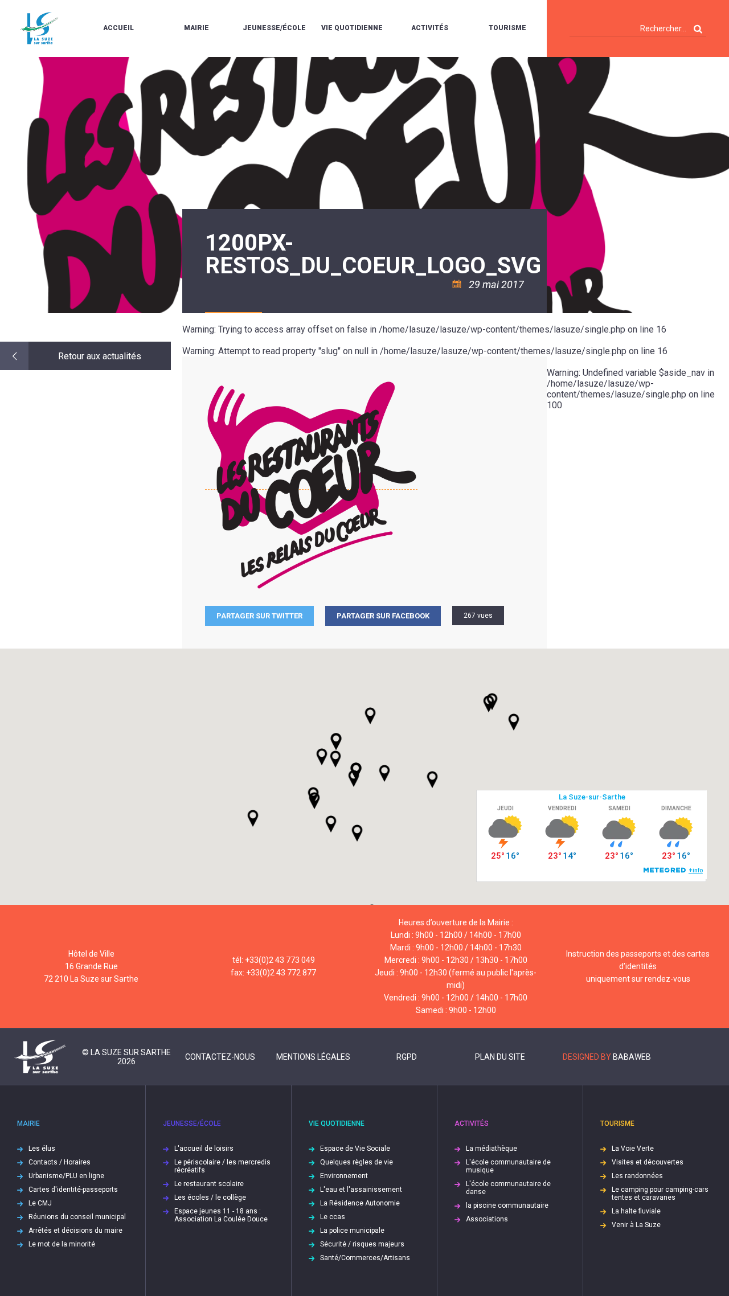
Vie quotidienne (352, 28)
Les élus (41, 1149)
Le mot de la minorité (61, 1244)
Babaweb (632, 1056)
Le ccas (332, 1217)
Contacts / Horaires (59, 1162)
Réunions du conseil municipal (77, 1217)
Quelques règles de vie (356, 1162)
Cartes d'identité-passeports (73, 1190)
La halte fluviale (636, 1211)
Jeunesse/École (274, 28)
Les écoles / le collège (210, 1197)
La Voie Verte (633, 1149)
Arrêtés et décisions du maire (75, 1231)
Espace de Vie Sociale (355, 1149)
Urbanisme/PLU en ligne (66, 1176)
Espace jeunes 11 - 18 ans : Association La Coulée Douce (221, 1215)
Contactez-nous (220, 1056)
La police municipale (352, 1231)
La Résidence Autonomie (360, 1203)
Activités (429, 28)
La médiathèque (491, 1149)
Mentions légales (313, 1056)
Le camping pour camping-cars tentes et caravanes (660, 1193)
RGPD (406, 1056)
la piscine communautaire (507, 1205)
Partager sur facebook (383, 616)
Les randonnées (637, 1176)
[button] (384, 773)
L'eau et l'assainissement (361, 1190)
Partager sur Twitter (259, 616)
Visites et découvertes (647, 1162)
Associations (487, 1219)
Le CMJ (40, 1203)
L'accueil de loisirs (204, 1149)
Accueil (118, 28)
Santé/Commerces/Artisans (365, 1258)
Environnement (344, 1176)
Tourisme (507, 28)
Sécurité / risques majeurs (362, 1244)
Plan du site (500, 1056)
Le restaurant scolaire (209, 1184)
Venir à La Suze (636, 1225)
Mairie (196, 28)
